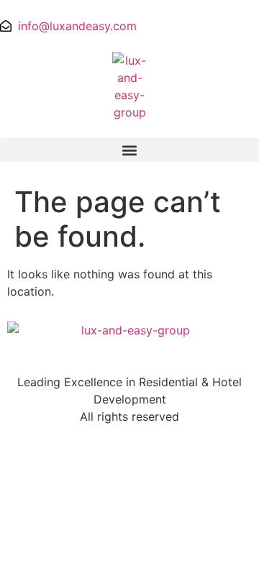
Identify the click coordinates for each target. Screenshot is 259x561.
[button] (129, 150)
